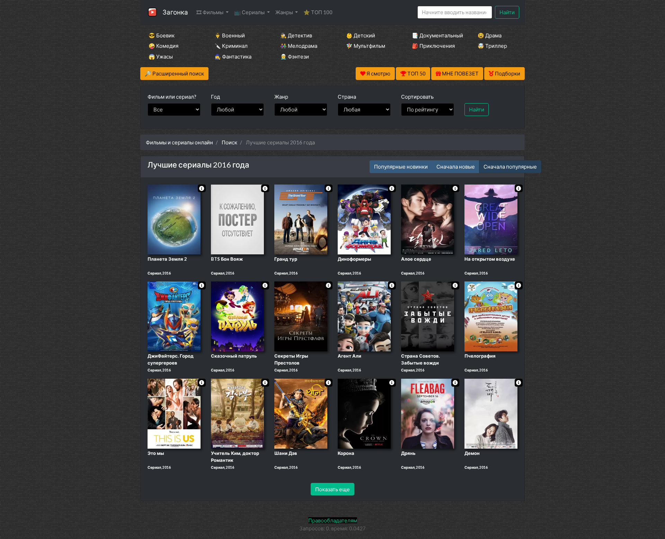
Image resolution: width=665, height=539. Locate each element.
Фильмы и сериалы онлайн (179, 142)
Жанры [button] (284, 12)
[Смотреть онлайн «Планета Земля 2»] (174, 219)
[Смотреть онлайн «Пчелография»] (490, 316)
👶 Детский (360, 35)
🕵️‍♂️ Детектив (296, 35)
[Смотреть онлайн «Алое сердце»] (427, 219)
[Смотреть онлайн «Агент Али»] (364, 316)
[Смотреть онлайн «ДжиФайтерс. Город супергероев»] (174, 316)
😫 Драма (490, 35)
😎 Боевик (162, 35)
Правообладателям (332, 520)
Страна (347, 96)
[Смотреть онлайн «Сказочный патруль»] (237, 316)
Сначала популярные (510, 166)
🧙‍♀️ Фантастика (232, 56)
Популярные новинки (401, 166)
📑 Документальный (435, 35)
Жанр (281, 96)
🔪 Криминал (231, 46)
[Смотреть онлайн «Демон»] (490, 413)
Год (215, 96)
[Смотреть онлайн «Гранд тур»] (300, 219)
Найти (507, 12)
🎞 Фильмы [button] (210, 12)
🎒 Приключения (433, 46)
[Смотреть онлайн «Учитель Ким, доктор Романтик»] (237, 413)
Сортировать (417, 96)
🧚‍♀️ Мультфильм (365, 46)
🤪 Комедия (163, 46)
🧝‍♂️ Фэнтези (294, 56)
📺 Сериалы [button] (250, 12)
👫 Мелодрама (298, 46)
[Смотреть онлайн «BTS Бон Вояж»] (237, 219)
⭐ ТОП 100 (317, 12)
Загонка (175, 12)
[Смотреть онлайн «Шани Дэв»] (300, 413)
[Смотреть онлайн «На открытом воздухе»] (490, 219)
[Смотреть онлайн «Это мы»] (174, 413)
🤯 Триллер (492, 46)
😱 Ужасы (161, 56)
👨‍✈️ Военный (229, 35)
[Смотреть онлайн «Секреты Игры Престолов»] (300, 316)
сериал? (172, 96)
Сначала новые (455, 166)
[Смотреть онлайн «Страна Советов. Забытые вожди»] (427, 316)
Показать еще (332, 489)
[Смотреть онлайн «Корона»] (364, 413)
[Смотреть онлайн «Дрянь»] (427, 413)
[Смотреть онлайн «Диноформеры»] (364, 219)
